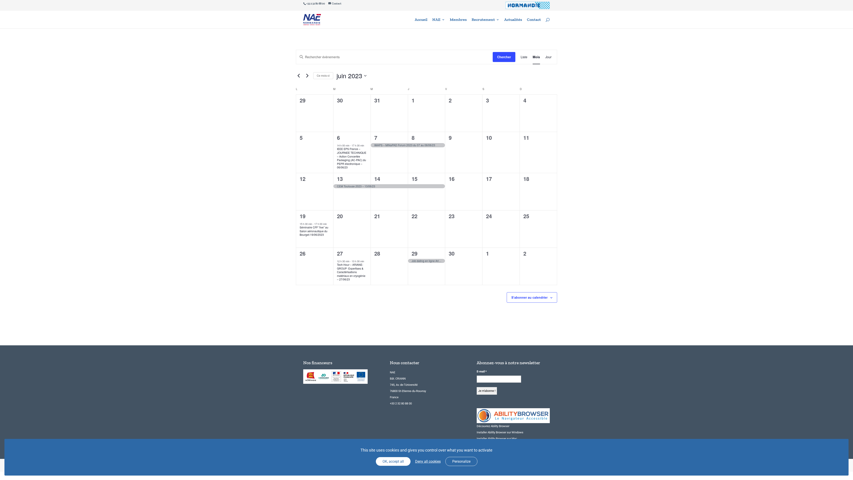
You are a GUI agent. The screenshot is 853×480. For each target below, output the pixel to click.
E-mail (482, 371)
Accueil (421, 20)
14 (377, 178)
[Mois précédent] (298, 75)
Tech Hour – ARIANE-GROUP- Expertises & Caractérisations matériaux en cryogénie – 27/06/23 (351, 272)
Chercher (504, 57)
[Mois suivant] (307, 75)
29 (414, 253)
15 (414, 178)
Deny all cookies (428, 461)
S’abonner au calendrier (529, 297)
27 (340, 253)
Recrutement (483, 20)
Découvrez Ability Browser (493, 426)
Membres (458, 20)
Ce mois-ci (323, 75)
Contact (534, 20)
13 (340, 178)
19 (302, 216)
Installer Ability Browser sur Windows (500, 432)
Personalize (461, 461)
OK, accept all (393, 461)
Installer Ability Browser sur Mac (497, 438)
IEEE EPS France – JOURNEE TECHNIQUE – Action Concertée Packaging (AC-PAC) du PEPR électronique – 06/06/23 (351, 158)
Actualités (513, 20)
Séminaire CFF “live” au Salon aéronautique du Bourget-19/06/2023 (314, 230)
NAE (436, 20)
